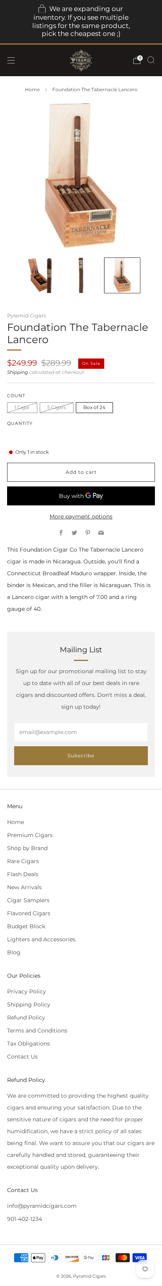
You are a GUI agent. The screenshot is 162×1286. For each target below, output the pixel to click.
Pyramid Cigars (26, 315)
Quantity (20, 423)
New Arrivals (24, 887)
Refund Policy (26, 1017)
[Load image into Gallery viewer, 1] (39, 275)
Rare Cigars (23, 861)
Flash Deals (23, 874)
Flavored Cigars (28, 913)
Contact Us (22, 1056)
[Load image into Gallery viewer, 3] (122, 275)
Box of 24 (94, 407)
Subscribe (81, 755)
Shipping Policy (28, 1004)
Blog (13, 952)
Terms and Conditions (37, 1030)
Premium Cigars (30, 835)
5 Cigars (56, 407)
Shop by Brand (27, 848)
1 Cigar (22, 407)
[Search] (151, 60)
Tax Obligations (28, 1043)
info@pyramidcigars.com (42, 1206)
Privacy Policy (26, 991)
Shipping (17, 372)
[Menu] (11, 60)
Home (32, 89)
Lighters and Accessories (41, 939)
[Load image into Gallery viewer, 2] (81, 275)
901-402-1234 (24, 1219)
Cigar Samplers (28, 900)
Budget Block (26, 926)
